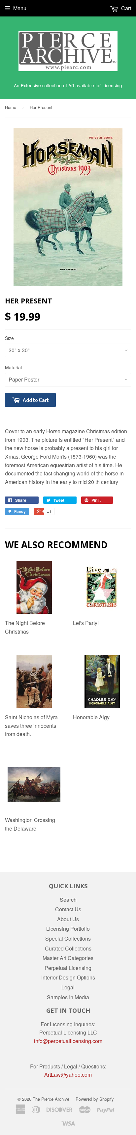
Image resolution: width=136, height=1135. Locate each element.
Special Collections (68, 938)
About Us (68, 919)
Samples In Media (68, 997)
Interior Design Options (68, 977)
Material (13, 367)
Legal (68, 987)
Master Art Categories (68, 958)
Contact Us (68, 909)
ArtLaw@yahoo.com (68, 1074)
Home (10, 107)
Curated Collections (68, 948)
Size (9, 338)
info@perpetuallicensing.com (68, 1041)
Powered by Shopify (95, 1099)
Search (68, 899)
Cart (125, 8)
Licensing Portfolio (68, 928)
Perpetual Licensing (68, 968)
